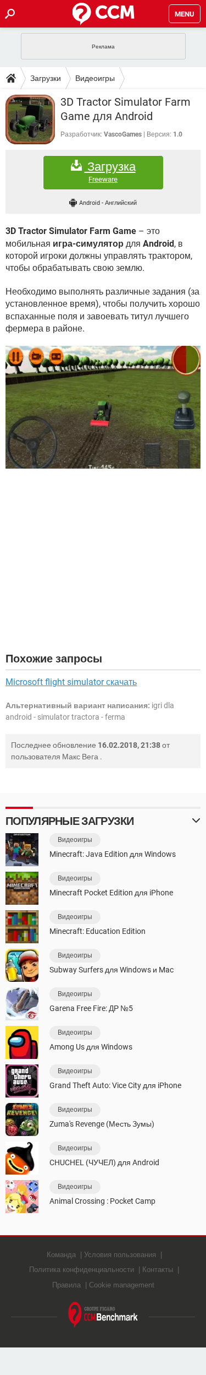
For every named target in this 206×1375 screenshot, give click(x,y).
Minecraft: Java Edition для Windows (112, 854)
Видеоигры (95, 78)
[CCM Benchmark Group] (103, 1315)
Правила (66, 1285)
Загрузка (110, 172)
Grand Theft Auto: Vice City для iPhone (115, 1085)
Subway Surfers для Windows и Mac (111, 969)
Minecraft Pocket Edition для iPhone (111, 892)
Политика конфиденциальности (81, 1269)
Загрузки (45, 78)
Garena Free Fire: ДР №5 (91, 1008)
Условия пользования (120, 1255)
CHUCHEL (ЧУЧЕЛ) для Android (104, 1162)
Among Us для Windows (90, 1046)
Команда (61, 1255)
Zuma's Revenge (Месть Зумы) (101, 1123)
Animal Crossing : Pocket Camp (102, 1201)
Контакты (157, 1269)
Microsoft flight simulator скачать (71, 682)
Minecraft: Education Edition (97, 931)
